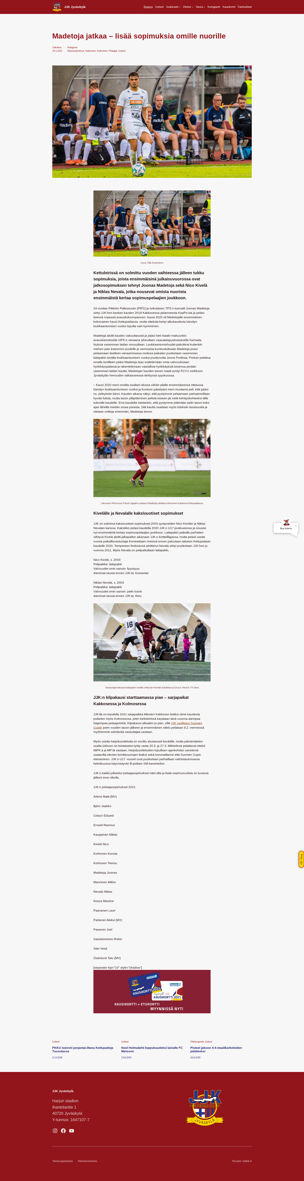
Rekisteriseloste (87, 1161)
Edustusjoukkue (75, 50)
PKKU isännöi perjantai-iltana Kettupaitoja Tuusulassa (82, 1049)
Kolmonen (102, 50)
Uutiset (122, 50)
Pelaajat (113, 50)
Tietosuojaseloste (62, 1161)
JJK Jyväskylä (75, 7)
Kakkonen (90, 50)
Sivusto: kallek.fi (242, 1161)
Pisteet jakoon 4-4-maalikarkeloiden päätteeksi (216, 1049)
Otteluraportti (197, 1041)
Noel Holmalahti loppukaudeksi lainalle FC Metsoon (152, 1049)
